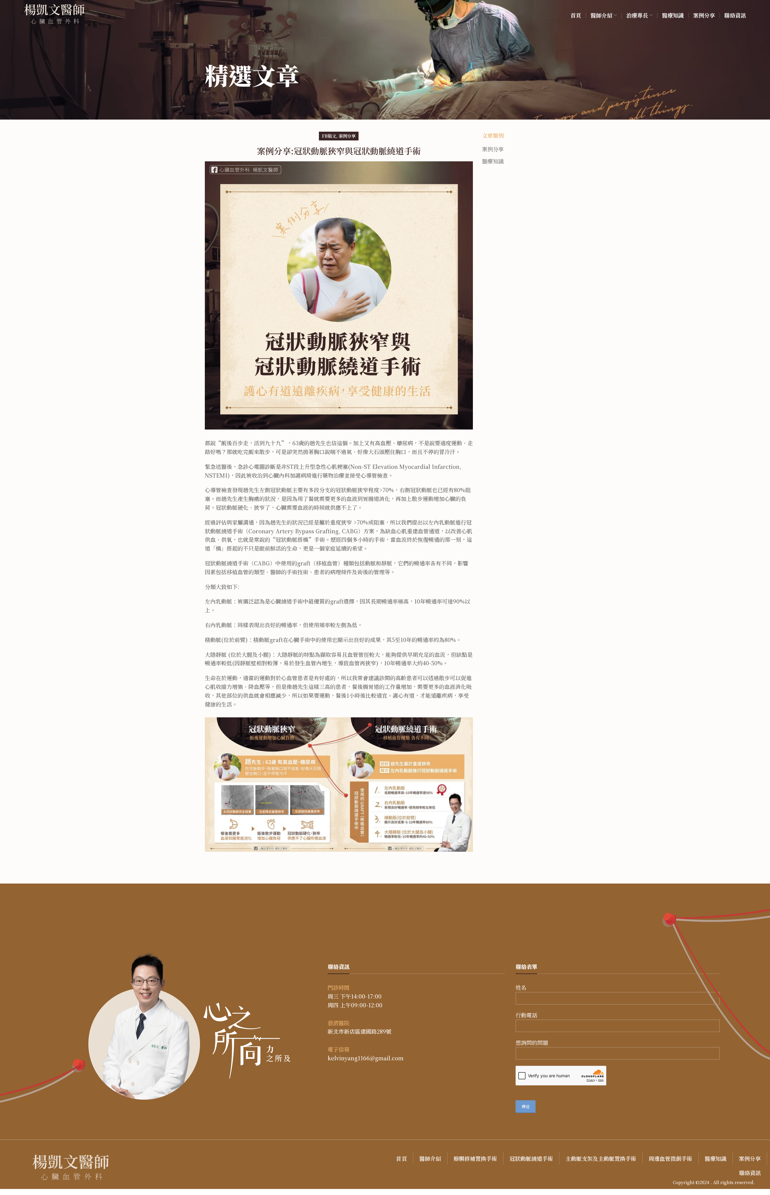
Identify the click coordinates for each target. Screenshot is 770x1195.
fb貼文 (329, 136)
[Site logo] (54, 14)
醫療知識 (493, 161)
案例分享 (347, 136)
